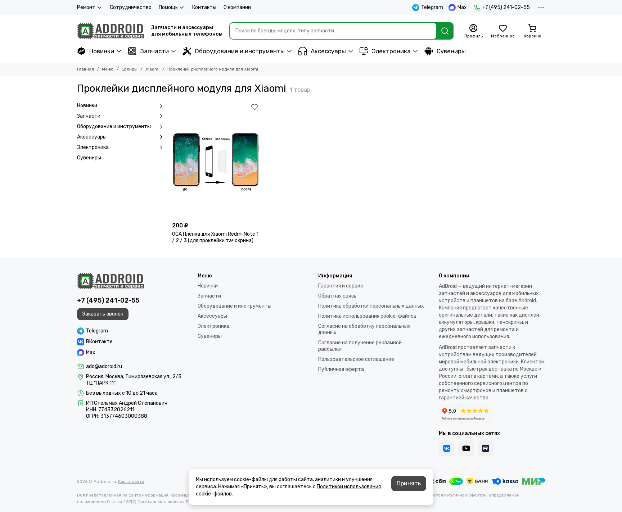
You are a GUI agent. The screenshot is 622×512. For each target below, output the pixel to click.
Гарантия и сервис (340, 286)
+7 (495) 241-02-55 (506, 7)
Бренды (130, 69)
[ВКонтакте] (447, 448)
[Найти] (445, 31)
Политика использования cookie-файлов (367, 316)
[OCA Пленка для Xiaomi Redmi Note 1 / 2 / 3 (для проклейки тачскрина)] (216, 159)
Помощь (168, 7)
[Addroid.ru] (110, 31)
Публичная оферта (341, 369)
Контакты (204, 7)
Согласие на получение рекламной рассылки (360, 346)
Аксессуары (328, 51)
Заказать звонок (102, 314)
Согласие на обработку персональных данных (364, 329)
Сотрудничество (131, 7)
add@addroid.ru (104, 366)
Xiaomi (152, 69)
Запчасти (154, 51)
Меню (108, 69)
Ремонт (86, 7)
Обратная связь (337, 296)
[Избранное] (254, 106)
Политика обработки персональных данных (371, 306)
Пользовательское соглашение (356, 359)
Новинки (101, 51)
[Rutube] (485, 448)
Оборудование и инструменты (240, 51)
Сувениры (451, 51)
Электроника (391, 51)
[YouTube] (466, 448)
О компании (237, 7)
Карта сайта (131, 481)
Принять (409, 483)
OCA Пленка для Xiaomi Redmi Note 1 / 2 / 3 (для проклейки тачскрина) (215, 237)
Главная (85, 69)
